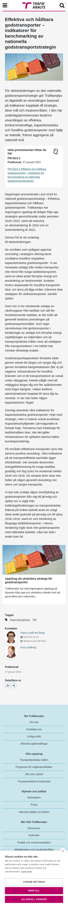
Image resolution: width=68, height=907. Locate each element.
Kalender (34, 835)
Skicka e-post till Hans (34, 641)
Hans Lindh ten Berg (32, 632)
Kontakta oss (34, 729)
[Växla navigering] (5, 5)
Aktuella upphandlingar (34, 743)
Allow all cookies (34, 899)
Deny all (34, 890)
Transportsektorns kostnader (34, 781)
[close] (63, 850)
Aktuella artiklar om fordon (34, 812)
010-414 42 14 (31, 637)
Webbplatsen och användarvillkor (34, 849)
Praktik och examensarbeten (34, 842)
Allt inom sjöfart (34, 774)
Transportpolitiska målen (34, 760)
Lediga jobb (34, 736)
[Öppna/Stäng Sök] (62, 5)
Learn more (26, 871)
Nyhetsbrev (34, 797)
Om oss (34, 722)
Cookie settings (34, 882)
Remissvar (34, 828)
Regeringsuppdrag (20, 620)
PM (34, 620)
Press (34, 804)
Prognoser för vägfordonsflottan (34, 767)
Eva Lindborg (28, 647)
